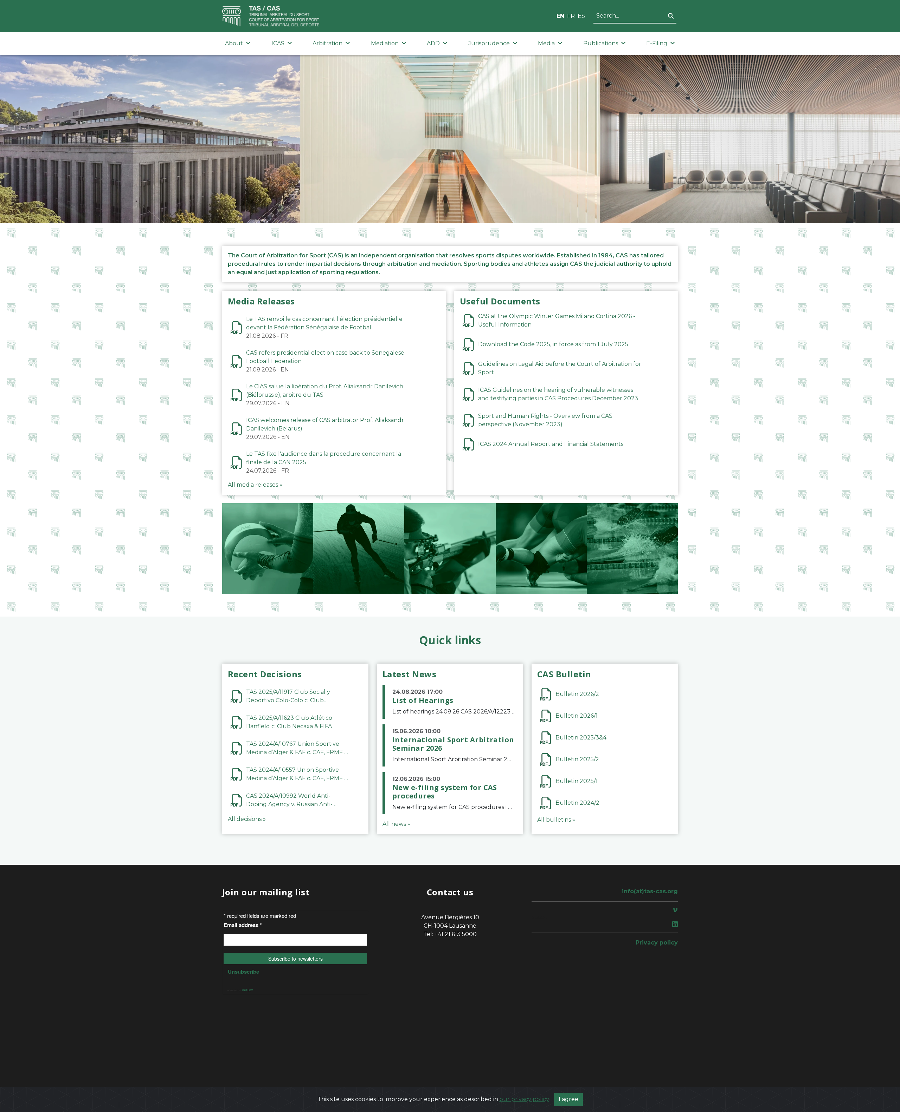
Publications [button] (600, 43)
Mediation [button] (385, 43)
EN (560, 16)
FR (571, 16)
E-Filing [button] (656, 43)
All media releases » (255, 484)
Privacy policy (657, 942)
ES (581, 16)
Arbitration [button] (327, 43)
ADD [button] (433, 43)
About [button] (234, 43)
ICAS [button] (277, 43)
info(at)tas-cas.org (650, 891)
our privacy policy (524, 1099)
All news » (396, 824)
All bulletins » (556, 819)
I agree (568, 1099)
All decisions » (247, 819)
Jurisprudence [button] (489, 43)
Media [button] (546, 43)
